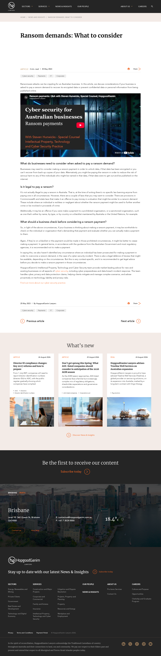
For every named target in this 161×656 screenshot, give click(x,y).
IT (51, 76)
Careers (136, 584)
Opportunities (137, 594)
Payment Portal (42, 633)
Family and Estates (40, 604)
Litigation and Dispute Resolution (67, 590)
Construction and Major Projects (42, 590)
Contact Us (111, 594)
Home (23, 17)
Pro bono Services (114, 589)
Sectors (12, 584)
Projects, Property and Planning (67, 598)
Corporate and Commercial (39, 598)
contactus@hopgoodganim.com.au (75, 517)
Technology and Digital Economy (17, 615)
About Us (111, 584)
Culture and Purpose (140, 589)
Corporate (60, 76)
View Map (35, 530)
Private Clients (14, 596)
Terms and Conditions (25, 633)
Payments (41, 76)
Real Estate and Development (14, 607)
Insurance (36, 609)
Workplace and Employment (64, 615)
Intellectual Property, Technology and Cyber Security (42, 616)
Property (61, 604)
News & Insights (91, 592)
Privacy (10, 633)
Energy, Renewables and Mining (17, 590)
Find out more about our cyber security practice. (43, 282)
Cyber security (27, 76)
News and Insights (36, 17)
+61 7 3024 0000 (66, 520)
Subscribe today (71, 472)
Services (37, 584)
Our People (88, 584)
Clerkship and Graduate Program (141, 600)
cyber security (61, 271)
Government (13, 601)
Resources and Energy (66, 609)
